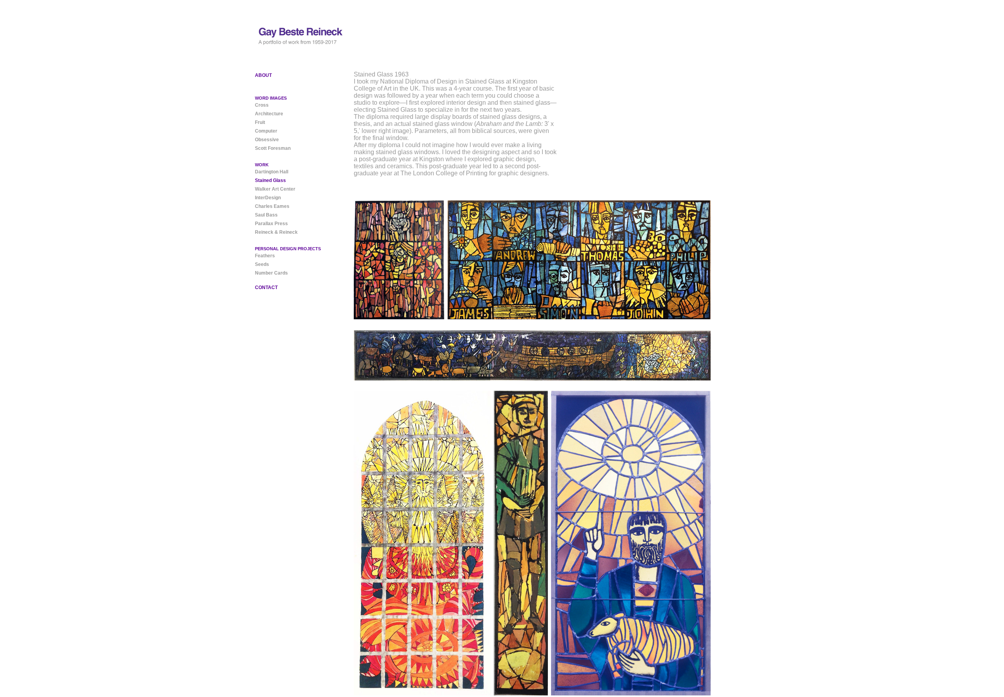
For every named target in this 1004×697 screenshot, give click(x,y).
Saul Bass (266, 215)
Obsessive (267, 139)
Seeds (262, 264)
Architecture (269, 113)
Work (262, 164)
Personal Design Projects (288, 248)
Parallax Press (271, 223)
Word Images (271, 98)
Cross (262, 105)
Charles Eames (272, 206)
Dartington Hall (271, 172)
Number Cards (271, 273)
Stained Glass (270, 180)
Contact (266, 287)
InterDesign (268, 197)
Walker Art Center (275, 189)
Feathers (265, 255)
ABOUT (263, 75)
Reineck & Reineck (276, 232)
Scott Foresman (273, 148)
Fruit (260, 122)
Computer (266, 131)
